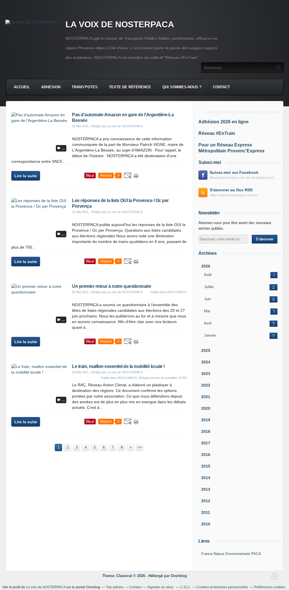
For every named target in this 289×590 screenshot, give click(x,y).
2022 (205, 385)
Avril (207, 323)
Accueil (22, 87)
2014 (205, 477)
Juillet (209, 287)
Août (208, 275)
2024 (205, 362)
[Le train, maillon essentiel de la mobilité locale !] (39, 372)
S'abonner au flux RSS (231, 190)
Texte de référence (130, 87)
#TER (183, 378)
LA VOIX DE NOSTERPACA (119, 24)
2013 (205, 489)
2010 (205, 524)
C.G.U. (185, 587)
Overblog (179, 576)
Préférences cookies (269, 587)
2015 (205, 466)
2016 (205, 454)
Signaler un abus (160, 587)
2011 (205, 512)
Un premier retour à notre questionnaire (111, 286)
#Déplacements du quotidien (158, 378)
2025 (205, 350)
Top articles (115, 587)
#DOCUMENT (177, 292)
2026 (205, 266)
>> (139, 447)
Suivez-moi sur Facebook (234, 172)
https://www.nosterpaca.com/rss (234, 195)
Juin (207, 299)
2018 (205, 431)
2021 (205, 396)
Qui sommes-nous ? (182, 87)
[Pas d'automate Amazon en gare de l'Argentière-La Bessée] (39, 120)
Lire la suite (25, 176)
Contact (221, 87)
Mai (207, 311)
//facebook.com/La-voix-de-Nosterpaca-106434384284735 (243, 178)
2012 (205, 501)
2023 (205, 373)
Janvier (210, 335)
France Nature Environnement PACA (231, 554)
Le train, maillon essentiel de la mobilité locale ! (118, 366)
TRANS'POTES (85, 87)
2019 (205, 420)
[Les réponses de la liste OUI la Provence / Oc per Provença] (39, 206)
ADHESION (50, 87)
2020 (205, 408)
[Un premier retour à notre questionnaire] (39, 292)
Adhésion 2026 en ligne (223, 121)
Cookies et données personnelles (222, 587)
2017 (205, 443)
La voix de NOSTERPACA (45, 587)
